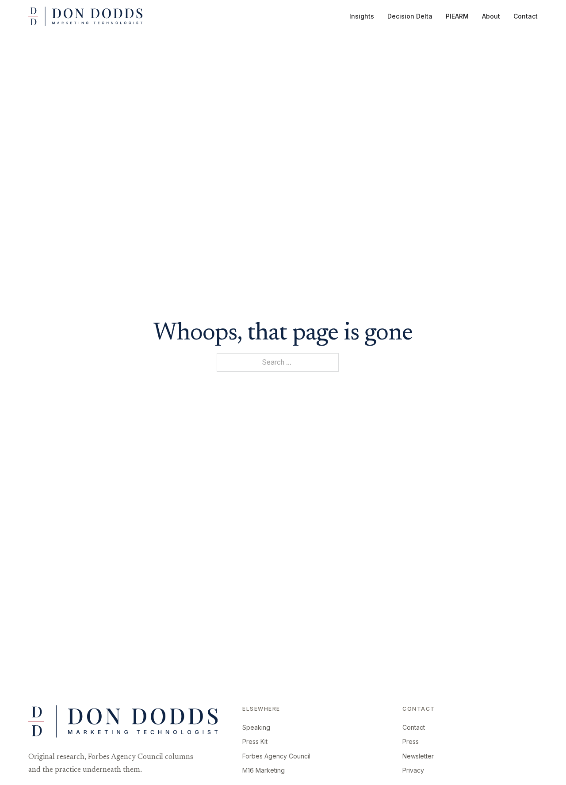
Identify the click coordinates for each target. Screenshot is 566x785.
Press (410, 741)
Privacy (413, 770)
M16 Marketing (263, 770)
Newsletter (418, 756)
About (491, 16)
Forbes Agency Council (276, 756)
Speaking (256, 727)
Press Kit (255, 741)
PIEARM (457, 16)
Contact (525, 16)
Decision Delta (409, 16)
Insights (361, 16)
